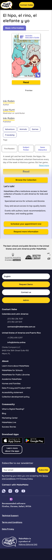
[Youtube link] (4, 491)
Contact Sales (26, 5)
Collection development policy (15, 396)
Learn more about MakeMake (15, 366)
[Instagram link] (10, 491)
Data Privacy (8, 529)
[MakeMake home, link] (9, 542)
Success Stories (9, 427)
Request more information (26, 231)
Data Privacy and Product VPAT (16, 388)
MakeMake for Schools (12, 370)
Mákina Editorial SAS (28, 544)
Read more (44, 165)
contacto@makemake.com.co (21, 326)
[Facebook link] (17, 491)
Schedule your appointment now (26, 224)
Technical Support (10, 515)
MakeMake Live (9, 422)
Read (26, 82)
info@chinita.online (16, 342)
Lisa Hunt (9, 109)
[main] (26, 140)
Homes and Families (11, 383)
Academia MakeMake (12, 379)
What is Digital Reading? (13, 409)
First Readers (9, 149)
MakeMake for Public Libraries (16, 374)
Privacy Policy (26, 478)
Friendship (10, 135)
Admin (26, 300)
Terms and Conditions (12, 522)
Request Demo (26, 284)
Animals (23, 129)
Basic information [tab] (14, 28)
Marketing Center (10, 418)
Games (35, 129)
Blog (4, 413)
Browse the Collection (26, 180)
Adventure (10, 129)
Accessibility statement (12, 392)
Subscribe (43, 470)
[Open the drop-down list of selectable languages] (38, 4)
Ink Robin (9, 101)
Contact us (26, 292)
